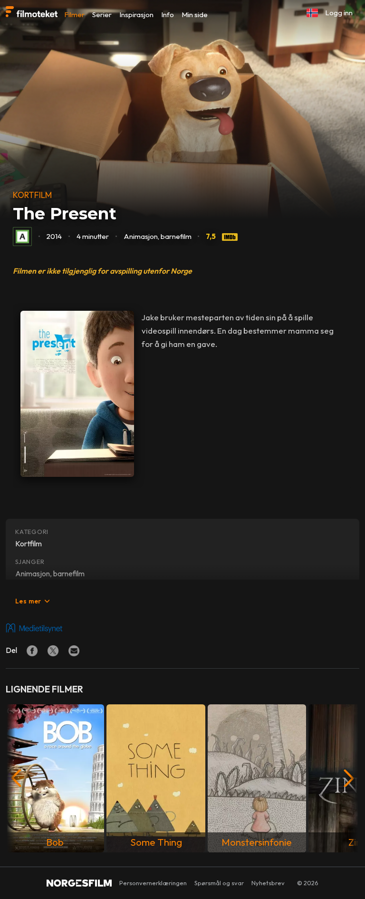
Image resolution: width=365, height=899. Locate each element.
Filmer (74, 14)
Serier (102, 14)
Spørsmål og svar (219, 883)
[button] (312, 13)
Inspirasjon (136, 14)
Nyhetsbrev (268, 883)
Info (167, 14)
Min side (195, 14)
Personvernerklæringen (153, 883)
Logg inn (339, 12)
